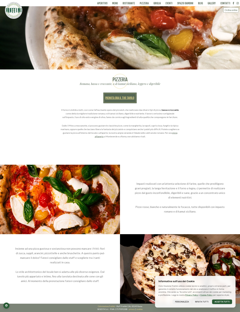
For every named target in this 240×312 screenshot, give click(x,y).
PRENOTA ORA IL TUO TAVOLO (119, 98)
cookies (139, 309)
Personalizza (182, 302)
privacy (132, 309)
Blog (200, 3)
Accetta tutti (222, 302)
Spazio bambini (185, 3)
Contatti (225, 3)
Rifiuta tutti (201, 302)
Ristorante (129, 3)
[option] (120, 34)
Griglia (157, 3)
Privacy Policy (191, 295)
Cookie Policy (206, 295)
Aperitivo (102, 3)
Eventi (169, 3)
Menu (115, 3)
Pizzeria (144, 3)
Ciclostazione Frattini (13, 10)
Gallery (212, 3)
